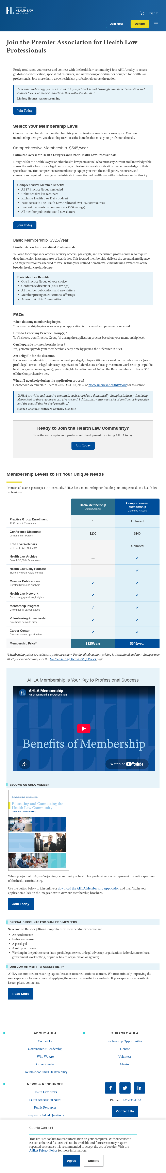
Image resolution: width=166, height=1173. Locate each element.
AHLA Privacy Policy (43, 1150)
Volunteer (124, 1057)
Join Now (116, 23)
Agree (71, 1161)
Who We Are (45, 1057)
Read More (20, 994)
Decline (93, 1161)
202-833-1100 (132, 1100)
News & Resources (45, 1084)
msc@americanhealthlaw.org (107, 385)
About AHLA (45, 1033)
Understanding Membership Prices (73, 659)
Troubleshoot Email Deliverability (45, 1072)
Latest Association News (45, 1100)
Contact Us (45, 1041)
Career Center (45, 1064)
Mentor (125, 1064)
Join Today (24, 111)
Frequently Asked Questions (45, 1115)
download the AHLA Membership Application (88, 888)
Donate (140, 23)
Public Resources (45, 1108)
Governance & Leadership (45, 1049)
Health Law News (45, 1092)
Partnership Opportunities (124, 1041)
